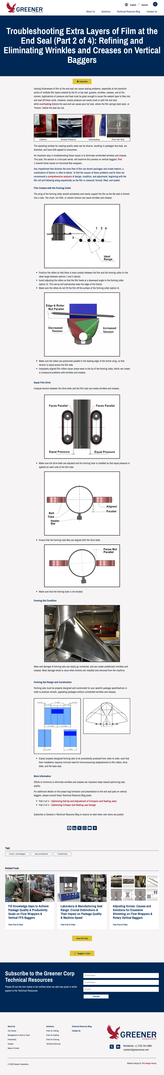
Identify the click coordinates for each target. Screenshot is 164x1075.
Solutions (105, 11)
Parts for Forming (52, 1039)
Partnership (12, 1039)
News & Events (13, 1048)
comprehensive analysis (60, 176)
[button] (17, 924)
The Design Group (149, 1063)
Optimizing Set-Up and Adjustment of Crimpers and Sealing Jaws (84, 801)
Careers (10, 1043)
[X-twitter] (112, 1047)
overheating (45, 104)
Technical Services (53, 1043)
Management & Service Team (19, 1035)
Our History (12, 1030)
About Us (90, 11)
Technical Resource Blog (128, 11)
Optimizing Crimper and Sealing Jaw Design (73, 805)
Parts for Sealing (52, 1035)
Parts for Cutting (52, 1030)
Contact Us (152, 11)
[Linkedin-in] (118, 1047)
